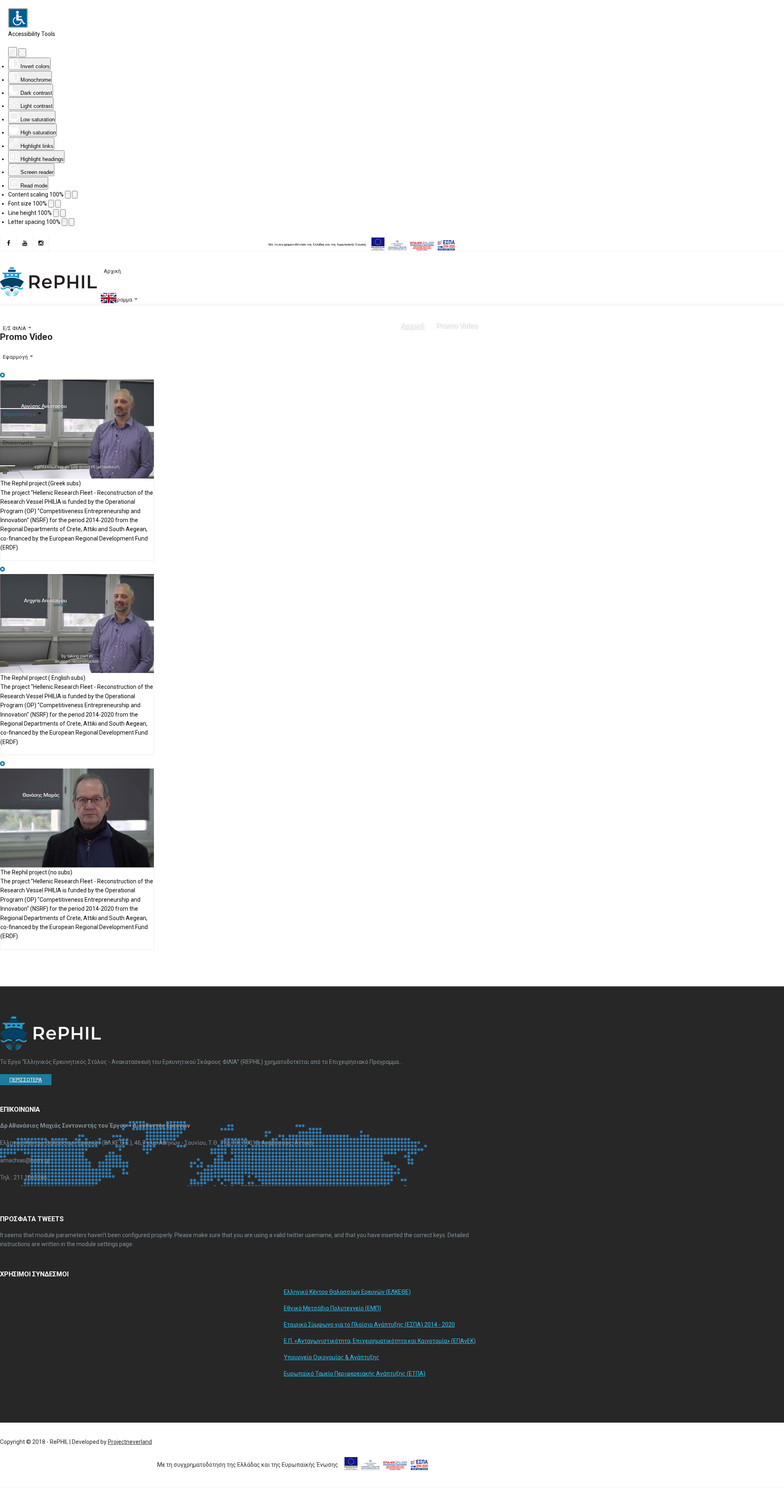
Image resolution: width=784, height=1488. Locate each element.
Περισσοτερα (25, 1080)
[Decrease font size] (51, 204)
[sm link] (8, 243)
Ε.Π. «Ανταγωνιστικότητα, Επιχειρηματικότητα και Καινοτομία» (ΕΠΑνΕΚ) (380, 1341)
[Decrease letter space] (64, 222)
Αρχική (112, 271)
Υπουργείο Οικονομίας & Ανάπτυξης (331, 1357)
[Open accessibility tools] (18, 18)
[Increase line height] (63, 213)
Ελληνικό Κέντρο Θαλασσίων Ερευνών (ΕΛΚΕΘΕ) (347, 1292)
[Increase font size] (58, 204)
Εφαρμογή (15, 357)
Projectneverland (130, 1442)
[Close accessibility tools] (22, 52)
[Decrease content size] (68, 195)
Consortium (16, 385)
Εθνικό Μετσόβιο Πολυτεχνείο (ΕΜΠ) (332, 1308)
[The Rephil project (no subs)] (2, 763)
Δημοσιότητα (19, 414)
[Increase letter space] (71, 222)
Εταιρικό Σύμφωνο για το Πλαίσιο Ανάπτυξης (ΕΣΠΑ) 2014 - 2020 (369, 1324)
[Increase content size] (75, 195)
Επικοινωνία (18, 443)
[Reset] (12, 52)
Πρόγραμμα (118, 300)
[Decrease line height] (56, 213)
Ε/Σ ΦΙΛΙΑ (14, 328)
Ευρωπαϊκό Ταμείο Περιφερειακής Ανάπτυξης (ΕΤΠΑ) (354, 1373)
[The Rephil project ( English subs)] (2, 569)
